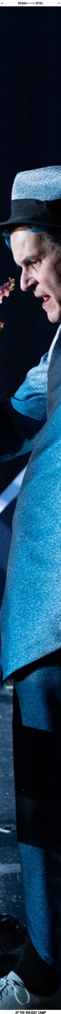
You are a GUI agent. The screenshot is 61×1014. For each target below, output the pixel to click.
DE (59, 3)
